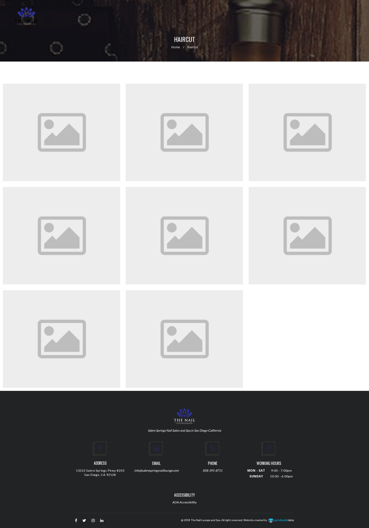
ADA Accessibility (184, 502)
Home (175, 47)
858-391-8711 (212, 470)
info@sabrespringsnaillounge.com (156, 470)
